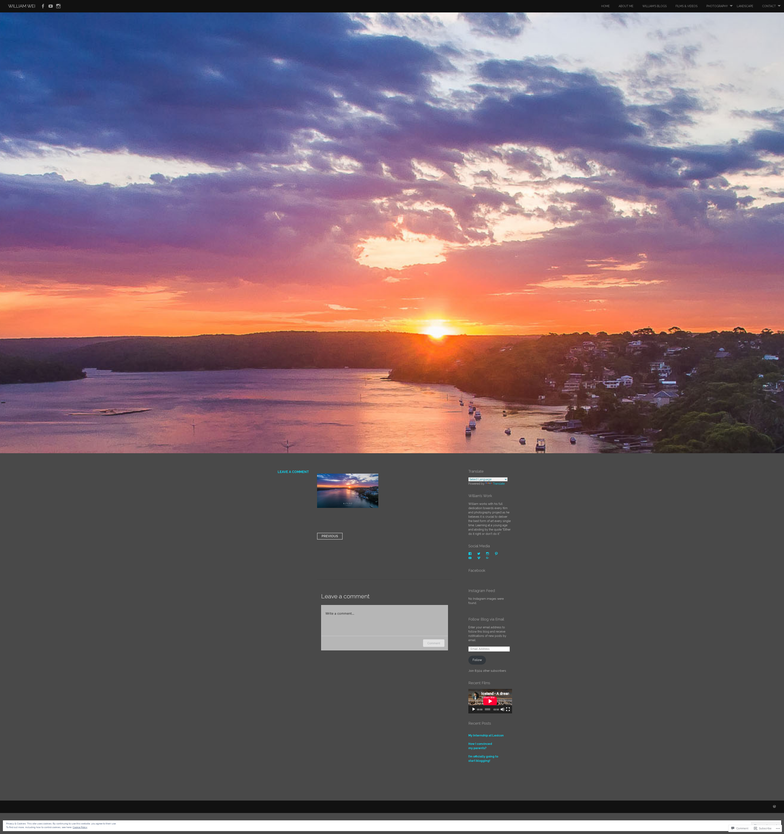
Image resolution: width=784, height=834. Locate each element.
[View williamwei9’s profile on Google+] (487, 558)
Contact (769, 6)
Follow (477, 660)
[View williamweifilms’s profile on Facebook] (470, 553)
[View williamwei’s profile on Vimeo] (478, 558)
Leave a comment (293, 472)
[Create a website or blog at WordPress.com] (774, 806)
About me (626, 6)
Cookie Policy (80, 827)
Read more (284, 280)
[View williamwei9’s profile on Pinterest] (496, 553)
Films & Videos (686, 6)
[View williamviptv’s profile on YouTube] (470, 558)
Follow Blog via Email (486, 619)
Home (605, 6)
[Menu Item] (42, 6)
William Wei (21, 6)
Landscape (745, 6)
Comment (433, 643)
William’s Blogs (654, 6)
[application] (490, 701)
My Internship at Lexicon (486, 735)
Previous (330, 536)
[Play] (474, 709)
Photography (717, 6)
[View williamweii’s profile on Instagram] (487, 553)
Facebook (476, 570)
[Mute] (502, 709)
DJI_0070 (296, 254)
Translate (499, 483)
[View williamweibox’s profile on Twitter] (478, 553)
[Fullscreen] (508, 709)
